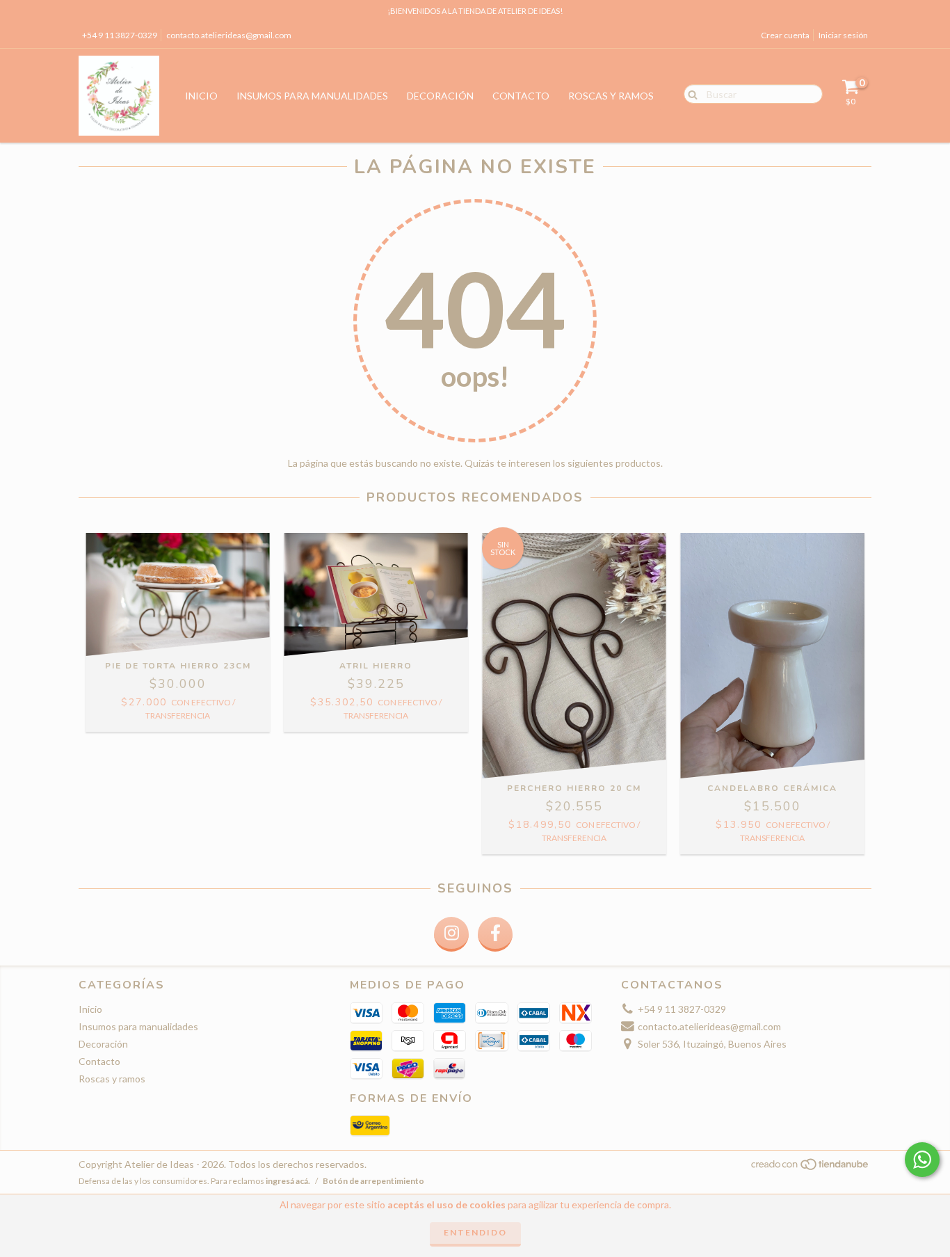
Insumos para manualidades (312, 96)
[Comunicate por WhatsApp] (922, 1159)
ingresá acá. (288, 1181)
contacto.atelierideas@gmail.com (228, 35)
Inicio (201, 96)
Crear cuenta (785, 35)
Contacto (520, 96)
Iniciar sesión (843, 35)
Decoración (440, 96)
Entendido (475, 1232)
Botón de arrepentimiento (373, 1181)
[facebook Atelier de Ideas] (495, 934)
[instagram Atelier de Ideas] (451, 934)
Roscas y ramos (611, 96)
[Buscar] (689, 93)
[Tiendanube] (810, 1168)
